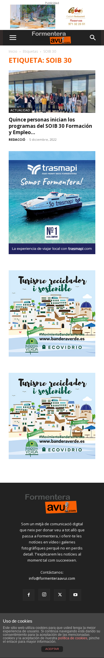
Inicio (13, 51)
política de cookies (72, 638)
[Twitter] (60, 595)
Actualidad (20, 110)
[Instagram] (44, 594)
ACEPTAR (52, 649)
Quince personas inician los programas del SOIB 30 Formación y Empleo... (50, 126)
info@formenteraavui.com (52, 578)
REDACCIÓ (17, 139)
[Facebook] (28, 595)
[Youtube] (75, 595)
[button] (12, 37)
